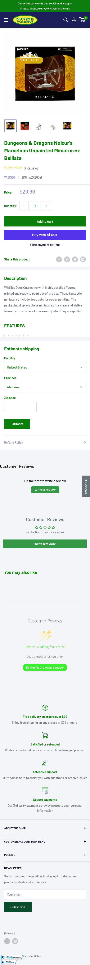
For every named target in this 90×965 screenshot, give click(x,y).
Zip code (10, 398)
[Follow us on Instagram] (15, 941)
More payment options (45, 245)
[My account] (74, 20)
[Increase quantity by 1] (46, 205)
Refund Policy (13, 442)
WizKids (9, 177)
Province (10, 378)
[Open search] (65, 20)
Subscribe (18, 907)
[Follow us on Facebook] (7, 941)
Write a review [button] (45, 544)
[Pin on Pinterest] (67, 259)
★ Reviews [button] (86, 486)
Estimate (17, 424)
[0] (82, 19)
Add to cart (45, 221)
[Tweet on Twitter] (75, 259)
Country (9, 358)
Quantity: (10, 206)
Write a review (45, 490)
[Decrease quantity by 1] (24, 205)
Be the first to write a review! (45, 667)
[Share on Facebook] (59, 259)
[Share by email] (83, 259)
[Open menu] (6, 20)
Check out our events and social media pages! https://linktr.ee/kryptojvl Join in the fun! (45, 6)
